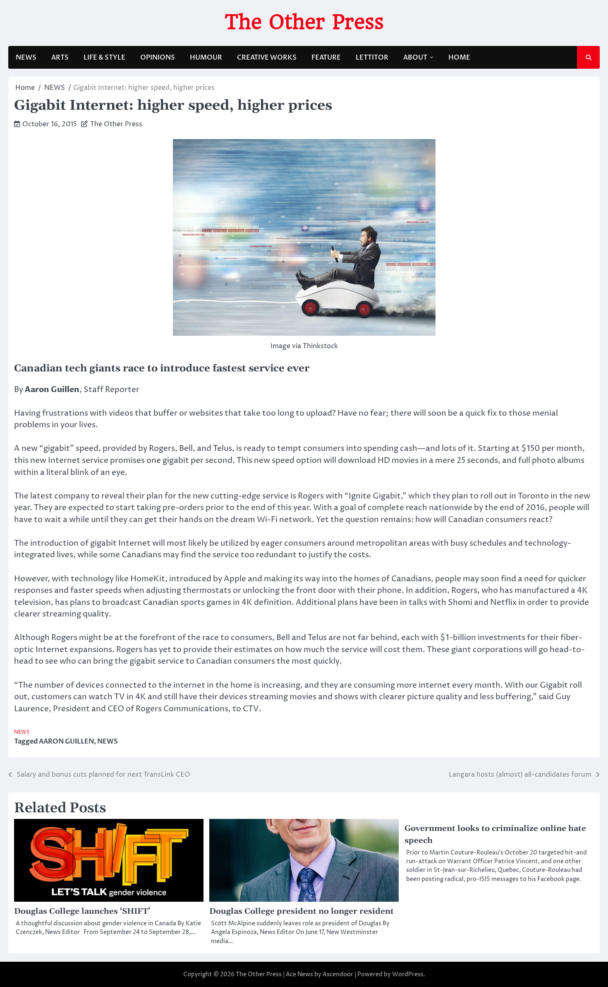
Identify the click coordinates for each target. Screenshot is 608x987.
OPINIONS (157, 57)
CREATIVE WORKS (267, 57)
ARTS (60, 57)
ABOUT (415, 57)
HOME (459, 57)
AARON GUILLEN (66, 741)
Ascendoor (338, 974)
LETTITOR (372, 57)
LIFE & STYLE (104, 57)
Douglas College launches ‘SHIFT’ (82, 911)
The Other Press (304, 22)
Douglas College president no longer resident (301, 911)
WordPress (408, 974)
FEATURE (326, 57)
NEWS (26, 57)
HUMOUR (206, 57)
